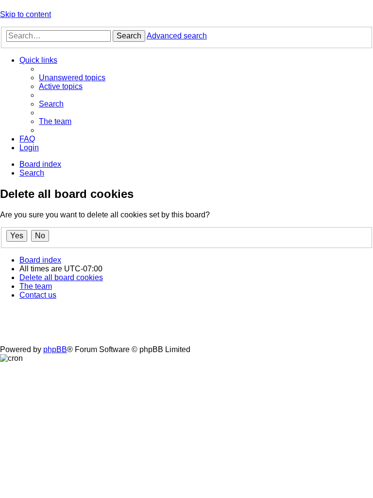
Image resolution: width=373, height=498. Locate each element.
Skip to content (25, 14)
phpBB (55, 349)
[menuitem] (72, 77)
